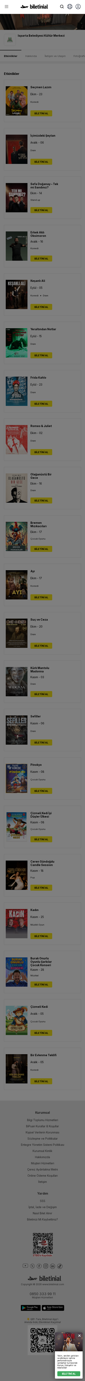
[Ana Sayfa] (34, 8)
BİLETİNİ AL (69, 1373)
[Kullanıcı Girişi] (78, 7)
